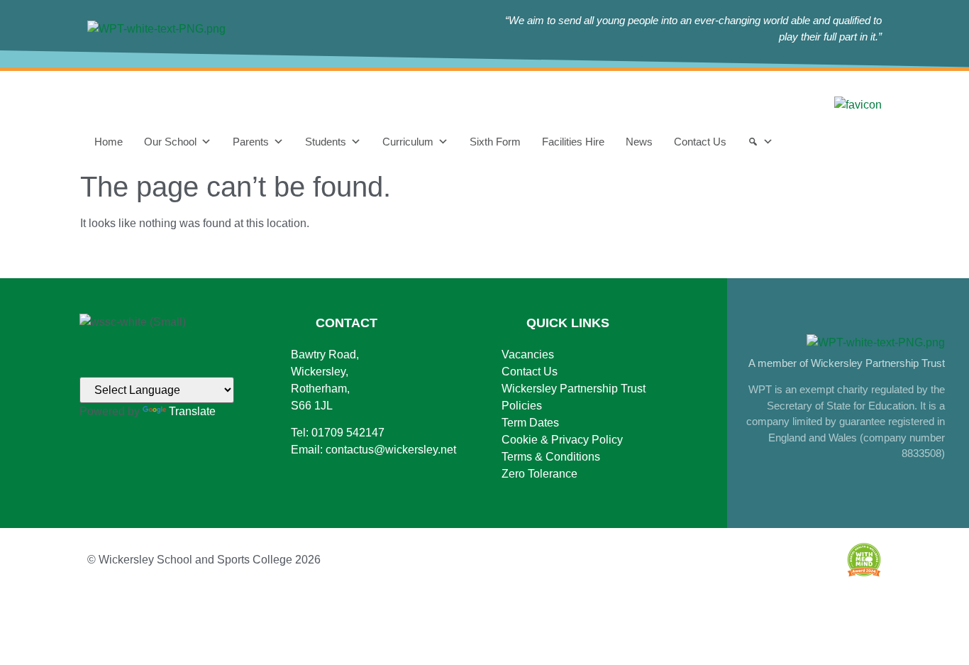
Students (325, 142)
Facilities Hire (573, 142)
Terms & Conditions (551, 457)
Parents (251, 142)
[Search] (760, 142)
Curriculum (407, 142)
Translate (192, 411)
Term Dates (530, 423)
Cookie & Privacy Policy (562, 440)
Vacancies (528, 354)
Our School (170, 142)
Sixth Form (495, 142)
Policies (522, 406)
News (639, 142)
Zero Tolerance (539, 474)
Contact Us (700, 142)
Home (108, 142)
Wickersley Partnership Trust (574, 389)
